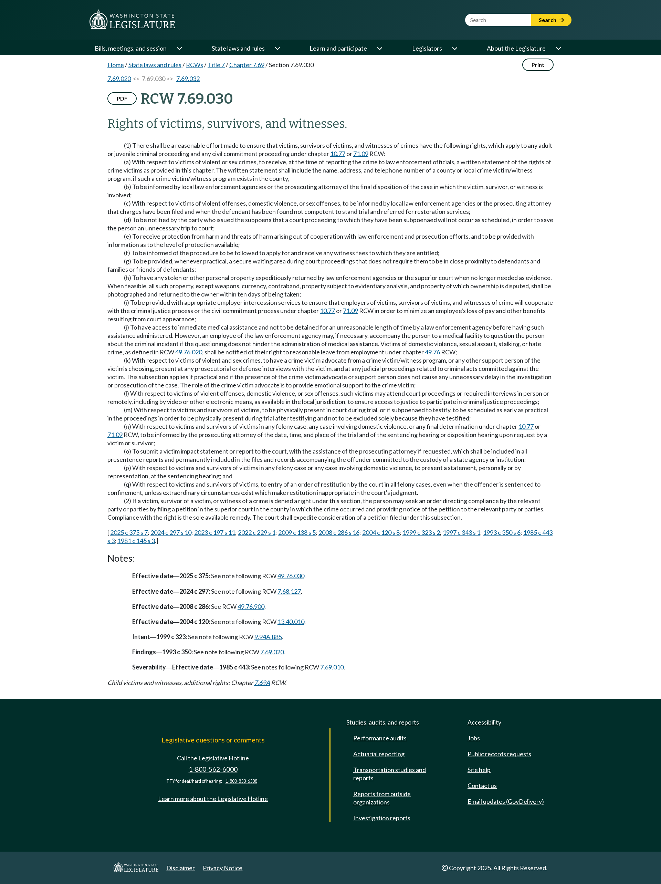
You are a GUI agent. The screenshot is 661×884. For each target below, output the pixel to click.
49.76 (432, 352)
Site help (479, 769)
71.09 (360, 153)
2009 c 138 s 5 (297, 532)
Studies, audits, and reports (382, 722)
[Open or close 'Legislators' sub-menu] (454, 48)
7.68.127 (289, 591)
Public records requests (499, 754)
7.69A (262, 682)
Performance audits (380, 738)
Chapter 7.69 (246, 65)
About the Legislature (516, 48)
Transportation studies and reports (389, 774)
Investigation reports (381, 818)
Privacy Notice (222, 868)
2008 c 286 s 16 (338, 532)
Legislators (427, 48)
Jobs (474, 738)
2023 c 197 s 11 (214, 532)
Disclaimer (180, 868)
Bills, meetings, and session (131, 48)
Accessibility (484, 722)
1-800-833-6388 (241, 781)
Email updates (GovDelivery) (506, 801)
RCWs (194, 65)
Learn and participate (338, 48)
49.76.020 (188, 352)
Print (538, 64)
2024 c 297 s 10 (170, 532)
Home (115, 65)
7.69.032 (188, 78)
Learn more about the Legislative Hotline (213, 798)
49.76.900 (251, 606)
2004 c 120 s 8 (381, 532)
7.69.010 (332, 667)
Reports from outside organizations (382, 798)
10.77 (337, 153)
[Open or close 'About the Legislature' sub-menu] (558, 48)
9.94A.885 (268, 637)
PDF (122, 98)
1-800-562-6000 (213, 769)
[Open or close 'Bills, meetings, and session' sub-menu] (179, 48)
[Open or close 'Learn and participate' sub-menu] (379, 48)
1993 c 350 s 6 (502, 532)
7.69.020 (119, 78)
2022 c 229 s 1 (256, 532)
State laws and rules (238, 48)
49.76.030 (290, 576)
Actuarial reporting (379, 754)
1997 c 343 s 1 (461, 532)
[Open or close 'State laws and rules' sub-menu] (277, 48)
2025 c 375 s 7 (129, 532)
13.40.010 (290, 621)
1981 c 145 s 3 (136, 540)
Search (548, 20)
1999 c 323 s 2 (421, 532)
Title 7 (216, 65)
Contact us (482, 785)
